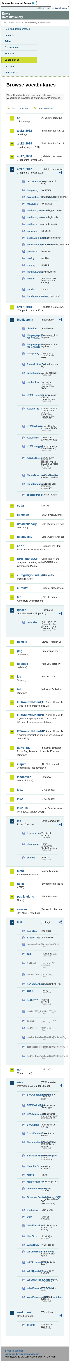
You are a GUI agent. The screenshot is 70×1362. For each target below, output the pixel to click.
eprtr (20, 546)
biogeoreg (32, 190)
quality (30, 258)
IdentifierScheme (33, 1166)
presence (32, 251)
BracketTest (33, 937)
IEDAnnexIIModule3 (28, 714)
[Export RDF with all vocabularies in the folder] (60, 173)
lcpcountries (33, 833)
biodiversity (25, 319)
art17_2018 (24, 306)
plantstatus (33, 844)
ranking (31, 265)
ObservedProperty (33, 1188)
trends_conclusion (33, 296)
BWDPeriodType (33, 1105)
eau (29, 953)
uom (20, 1069)
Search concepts (45, 108)
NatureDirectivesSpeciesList (33, 475)
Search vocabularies (21, 108)
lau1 (20, 789)
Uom (29, 1217)
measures (32, 203)
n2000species (33, 458)
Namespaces (11, 72)
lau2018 (22, 808)
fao (19, 597)
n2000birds (33, 408)
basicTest (32, 931)
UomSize (32, 1236)
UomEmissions (33, 1225)
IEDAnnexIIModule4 (28, 731)
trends (30, 289)
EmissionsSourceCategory (33, 1155)
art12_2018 (24, 143)
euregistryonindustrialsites (28, 575)
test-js (30, 990)
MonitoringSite (33, 1181)
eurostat (22, 587)
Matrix (30, 1175)
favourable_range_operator (33, 197)
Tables (8, 41)
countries (32, 622)
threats (30, 278)
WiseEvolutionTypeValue (33, 1288)
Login (42, 8)
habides (22, 663)
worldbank (24, 1312)
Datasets (9, 35)
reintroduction (33, 272)
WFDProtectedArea (33, 1262)
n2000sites (33, 437)
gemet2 (22, 641)
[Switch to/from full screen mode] (49, 8)
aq (18, 117)
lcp (19, 820)
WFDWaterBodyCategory (33, 1279)
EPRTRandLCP (27, 558)
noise (21, 883)
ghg (19, 651)
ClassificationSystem (33, 1133)
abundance (33, 328)
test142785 (32, 1000)
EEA (19, 3)
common (23, 514)
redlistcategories (33, 484)
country (31, 1324)
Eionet (18, 23)
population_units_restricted (33, 244)
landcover (24, 776)
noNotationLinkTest (33, 984)
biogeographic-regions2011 (33, 345)
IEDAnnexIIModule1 (28, 702)
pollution (32, 231)
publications (25, 896)
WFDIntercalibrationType (33, 1251)
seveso (22, 909)
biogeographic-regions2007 (33, 336)
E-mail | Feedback (14, 1350)
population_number (33, 238)
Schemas (10, 53)
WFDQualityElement (33, 1271)
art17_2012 (24, 169)
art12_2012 (24, 130)
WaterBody (33, 1245)
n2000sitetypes (33, 446)
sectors (31, 857)
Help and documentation (17, 29)
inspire (21, 764)
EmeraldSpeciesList (33, 364)
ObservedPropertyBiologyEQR (33, 1197)
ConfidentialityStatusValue (33, 1142)
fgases (21, 609)
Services (9, 66)
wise (20, 1082)
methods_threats (33, 217)
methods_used (33, 224)
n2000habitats (33, 426)
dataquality (33, 353)
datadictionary (27, 524)
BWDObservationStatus (33, 1094)
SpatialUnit (33, 1210)
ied (19, 689)
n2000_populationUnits (33, 395)
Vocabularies (12, 60)
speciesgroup (33, 494)
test (19, 922)
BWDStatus (33, 1124)
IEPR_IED (23, 747)
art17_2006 (24, 156)
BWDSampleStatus (33, 1114)
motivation (33, 382)
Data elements (12, 47)
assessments (33, 181)
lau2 (20, 798)
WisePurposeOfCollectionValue (33, 1297)
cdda (20, 505)
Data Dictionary (30, 23)
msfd (20, 871)
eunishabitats (33, 373)
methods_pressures (33, 210)
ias (19, 676)
